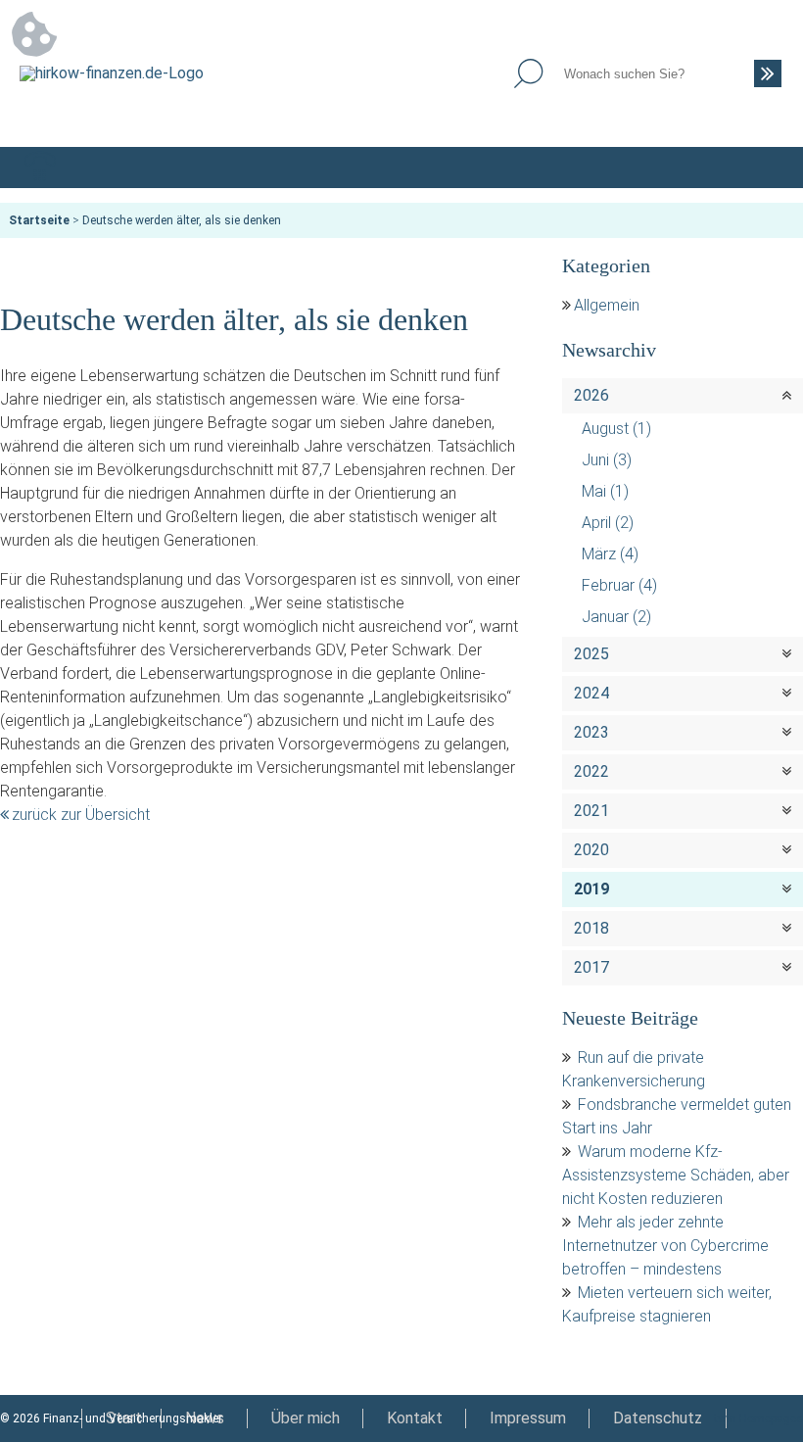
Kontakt (415, 1418)
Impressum (528, 1418)
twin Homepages (758, 1418)
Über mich (305, 1418)
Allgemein (606, 305)
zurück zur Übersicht (81, 814)
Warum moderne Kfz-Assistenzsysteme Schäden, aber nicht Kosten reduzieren (675, 1175)
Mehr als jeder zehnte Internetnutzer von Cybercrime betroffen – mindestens (665, 1245)
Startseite (39, 220)
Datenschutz (657, 1418)
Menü (762, 167)
